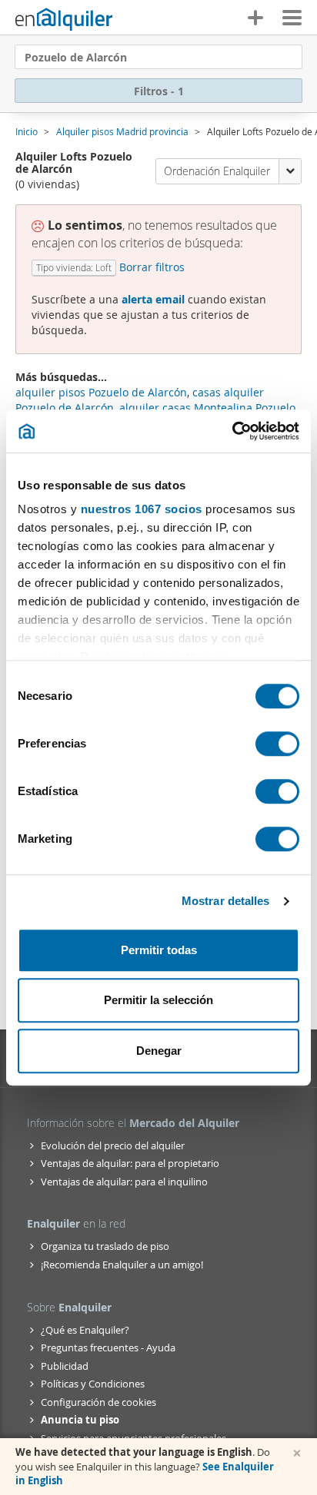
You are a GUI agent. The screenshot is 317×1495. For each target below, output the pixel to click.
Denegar (159, 1050)
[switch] (277, 743)
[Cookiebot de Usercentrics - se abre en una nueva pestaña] (232, 431)
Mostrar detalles (226, 900)
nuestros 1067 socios (141, 508)
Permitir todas (159, 949)
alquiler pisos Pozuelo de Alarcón (101, 392)
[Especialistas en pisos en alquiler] (63, 19)
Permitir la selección (158, 999)
